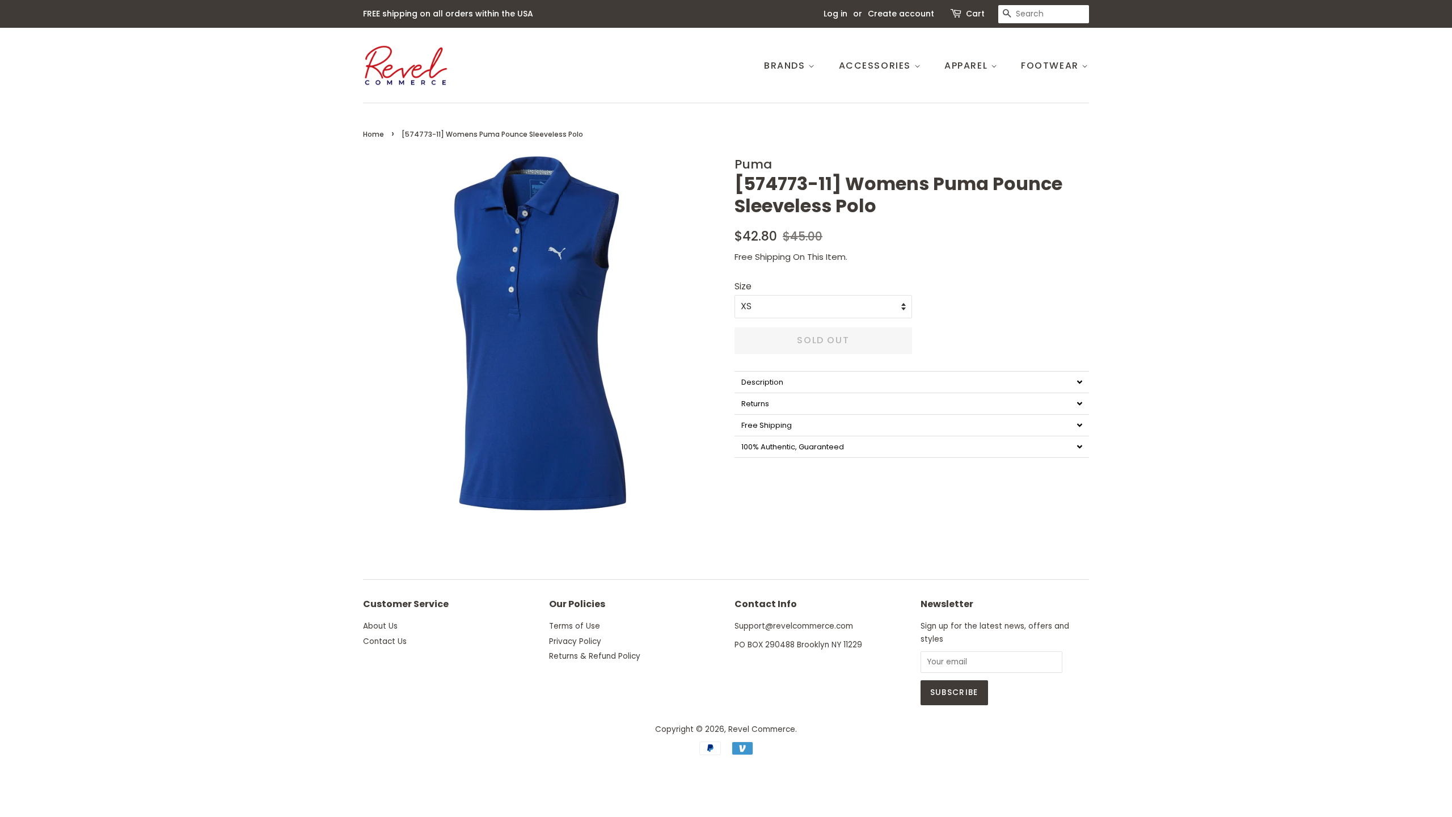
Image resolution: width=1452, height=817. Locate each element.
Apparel (967, 65)
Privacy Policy (575, 641)
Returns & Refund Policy (594, 656)
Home (373, 134)
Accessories (876, 65)
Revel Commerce (761, 729)
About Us (380, 626)
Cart (975, 13)
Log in (835, 13)
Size (743, 286)
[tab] (912, 382)
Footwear (1051, 65)
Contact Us (385, 641)
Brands (786, 65)
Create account (901, 13)
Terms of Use (574, 626)
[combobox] (1043, 14)
